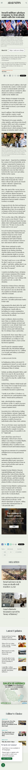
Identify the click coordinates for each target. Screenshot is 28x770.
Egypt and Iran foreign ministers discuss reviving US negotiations (9, 637)
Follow (23, 75)
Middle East (5, 719)
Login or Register (7, 758)
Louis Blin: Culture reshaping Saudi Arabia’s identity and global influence (9, 669)
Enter (14, 526)
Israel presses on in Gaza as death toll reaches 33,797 (12, 584)
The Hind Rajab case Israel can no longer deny (8, 733)
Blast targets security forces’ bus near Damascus (8, 652)
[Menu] (2, 3)
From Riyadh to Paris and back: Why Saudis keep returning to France (8, 660)
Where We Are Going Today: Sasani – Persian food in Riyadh (9, 645)
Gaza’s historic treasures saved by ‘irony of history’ (11, 611)
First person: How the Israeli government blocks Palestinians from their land (9, 723)
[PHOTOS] (14, 600)
